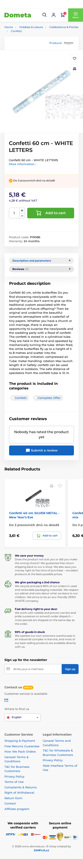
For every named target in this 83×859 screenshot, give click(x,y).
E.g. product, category (31, 37)
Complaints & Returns (20, 787)
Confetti (16, 31)
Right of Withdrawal (19, 792)
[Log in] (53, 15)
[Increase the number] (22, 210)
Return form (13, 798)
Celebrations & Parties (63, 27)
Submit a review (44, 450)
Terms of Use (14, 781)
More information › (22, 164)
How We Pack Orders (20, 751)
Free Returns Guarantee (21, 746)
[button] (44, 15)
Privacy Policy (14, 776)
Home (8, 27)
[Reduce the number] (22, 216)
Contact (10, 803)
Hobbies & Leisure (31, 27)
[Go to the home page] (17, 15)
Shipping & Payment (19, 740)
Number (14, 213)
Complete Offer (49, 398)
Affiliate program (16, 809)
